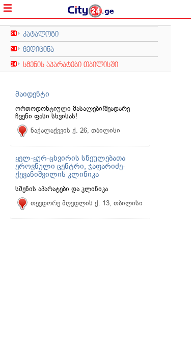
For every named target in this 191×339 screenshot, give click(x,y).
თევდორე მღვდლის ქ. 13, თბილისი (87, 203)
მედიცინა (38, 49)
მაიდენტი (32, 94)
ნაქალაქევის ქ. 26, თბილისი (75, 130)
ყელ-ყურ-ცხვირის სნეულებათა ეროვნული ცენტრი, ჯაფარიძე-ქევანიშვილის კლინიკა (70, 166)
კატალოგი (41, 34)
